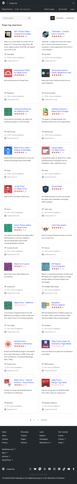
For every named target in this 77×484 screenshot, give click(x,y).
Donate (62, 439)
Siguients (44, 420)
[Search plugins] (29, 18)
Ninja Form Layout (21, 264)
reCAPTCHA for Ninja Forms (20, 187)
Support (42, 436)
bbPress (6, 456)
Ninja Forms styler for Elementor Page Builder (61, 342)
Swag (61, 443)
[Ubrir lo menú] (74, 3)
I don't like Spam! (59, 225)
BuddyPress (7, 460)
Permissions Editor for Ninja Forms (22, 71)
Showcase (24, 432)
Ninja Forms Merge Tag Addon (59, 381)
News (4, 436)
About (4, 432)
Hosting (5, 439)
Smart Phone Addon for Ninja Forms (22, 226)
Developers (44, 439)
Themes (24, 436)
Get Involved (63, 432)
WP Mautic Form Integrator (58, 265)
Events (60, 436)
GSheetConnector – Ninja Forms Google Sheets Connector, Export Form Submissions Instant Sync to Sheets (60, 110)
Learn (42, 432)
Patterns (24, 443)
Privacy (5, 443)
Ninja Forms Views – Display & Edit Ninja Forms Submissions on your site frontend (23, 149)
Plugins (23, 439)
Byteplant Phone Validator (58, 304)
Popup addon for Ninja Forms (58, 149)
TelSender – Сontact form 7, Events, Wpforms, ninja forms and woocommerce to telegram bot (61, 32)
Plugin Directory (7, 9)
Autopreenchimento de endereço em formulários (22, 110)
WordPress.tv (45, 443)
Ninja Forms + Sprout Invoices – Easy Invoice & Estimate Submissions (24, 381)
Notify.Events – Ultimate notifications (23, 342)
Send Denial (57, 186)
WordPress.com (9, 449)
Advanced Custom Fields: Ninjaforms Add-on (62, 71)
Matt (5, 453)
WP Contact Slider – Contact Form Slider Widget (22, 32)
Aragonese (11, 469)
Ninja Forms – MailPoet (23, 303)
